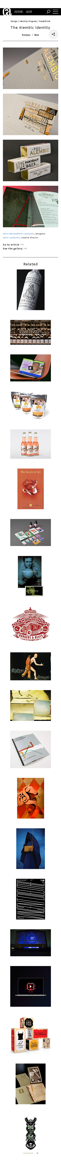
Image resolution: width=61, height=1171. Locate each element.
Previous (26, 35)
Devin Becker (10, 233)
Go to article (11, 244)
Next (36, 35)
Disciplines (18, 11)
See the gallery (13, 248)
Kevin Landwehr (25, 233)
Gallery (29, 11)
